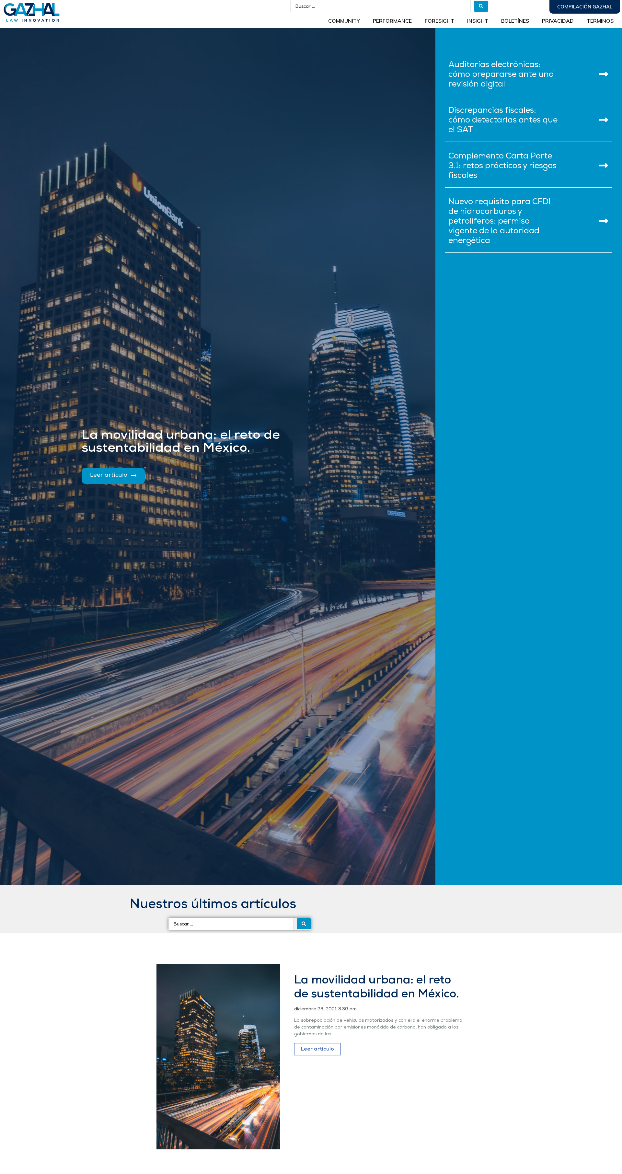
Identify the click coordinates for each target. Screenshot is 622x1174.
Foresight (439, 20)
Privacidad (558, 20)
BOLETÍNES (515, 20)
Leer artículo (317, 1049)
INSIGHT (477, 20)
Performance (392, 20)
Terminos (600, 20)
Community (344, 20)
